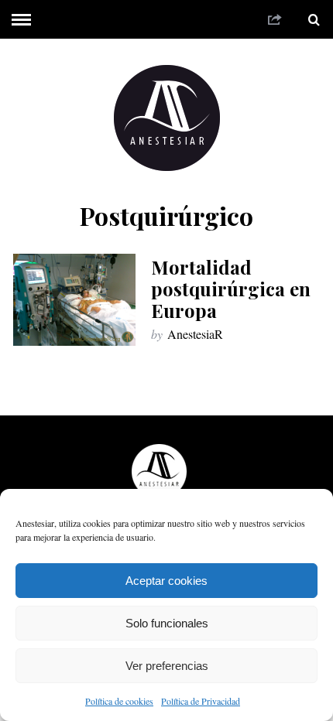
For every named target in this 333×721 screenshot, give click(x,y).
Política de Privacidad (200, 701)
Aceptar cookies (166, 580)
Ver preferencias (166, 665)
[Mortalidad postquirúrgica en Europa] (74, 300)
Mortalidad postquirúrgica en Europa (231, 289)
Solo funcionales (166, 623)
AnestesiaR (195, 334)
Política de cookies (119, 701)
